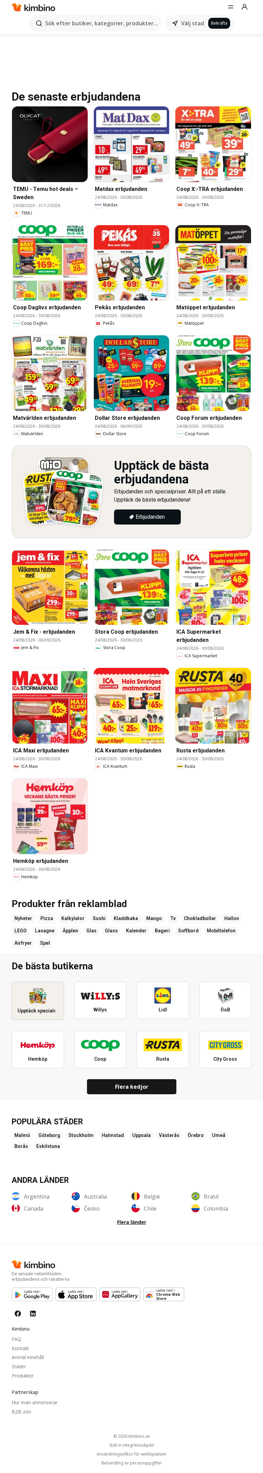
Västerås (169, 1135)
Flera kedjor (131, 1086)
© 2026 (131, 1436)
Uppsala (141, 1135)
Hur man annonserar (35, 1402)
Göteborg (49, 1135)
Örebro (196, 1135)
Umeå (218, 1135)
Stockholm (80, 1135)
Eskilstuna (48, 1146)
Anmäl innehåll (28, 1357)
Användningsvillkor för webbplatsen (131, 1454)
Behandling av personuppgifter (131, 1463)
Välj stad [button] (192, 23)
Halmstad (113, 1135)
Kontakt (20, 1348)
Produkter (23, 1375)
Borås (21, 1146)
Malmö (22, 1135)
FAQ (16, 1339)
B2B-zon (21, 1411)
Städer (19, 1366)
